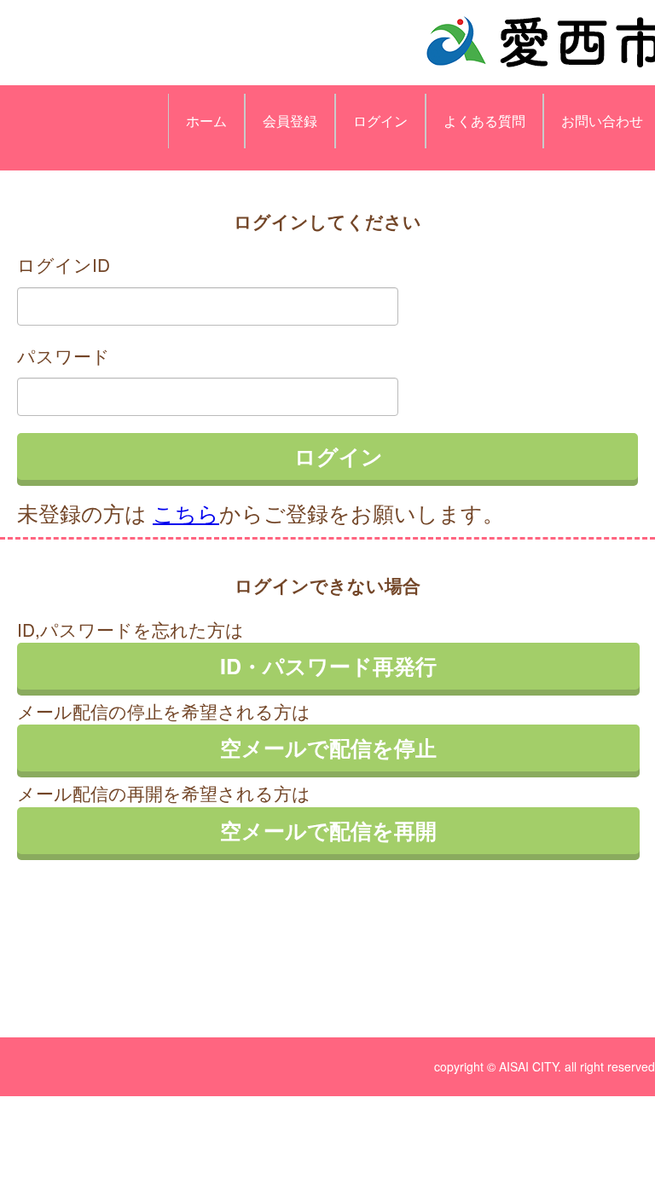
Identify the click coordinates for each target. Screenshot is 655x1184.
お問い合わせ (602, 120)
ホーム (206, 120)
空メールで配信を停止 (328, 747)
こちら (186, 512)
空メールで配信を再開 (328, 830)
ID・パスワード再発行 (328, 665)
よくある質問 (484, 120)
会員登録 (290, 120)
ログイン (380, 120)
